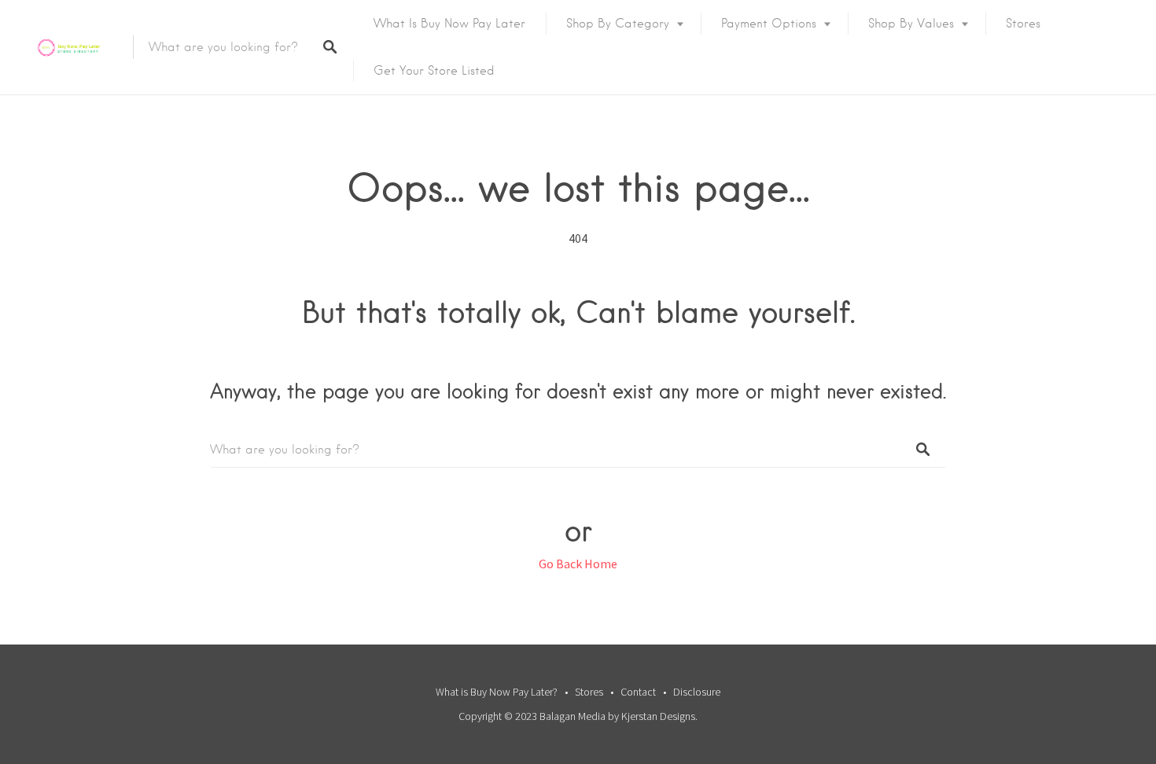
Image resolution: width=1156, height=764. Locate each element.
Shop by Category (617, 24)
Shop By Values (911, 24)
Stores (1023, 24)
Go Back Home (578, 563)
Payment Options (768, 24)
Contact (638, 692)
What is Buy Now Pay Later (449, 24)
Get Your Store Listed (434, 71)
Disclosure (696, 692)
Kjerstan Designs (658, 716)
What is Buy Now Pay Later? (497, 692)
